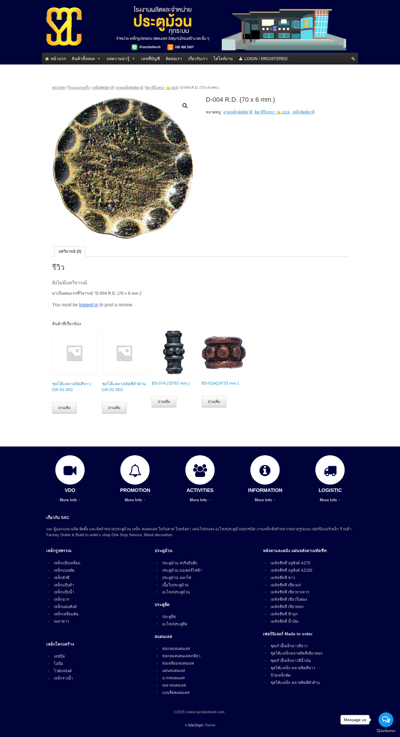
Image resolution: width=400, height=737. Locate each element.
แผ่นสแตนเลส (173, 670)
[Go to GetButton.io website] (386, 731)
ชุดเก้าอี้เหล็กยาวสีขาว (289, 646)
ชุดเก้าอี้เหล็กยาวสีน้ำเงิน (291, 660)
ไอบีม (58, 663)
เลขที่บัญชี (150, 58)
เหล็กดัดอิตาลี (103, 88)
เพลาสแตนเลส (174, 685)
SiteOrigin (196, 725)
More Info (69, 500)
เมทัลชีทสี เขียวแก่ (286, 585)
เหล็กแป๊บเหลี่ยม (67, 563)
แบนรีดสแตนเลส (175, 692)
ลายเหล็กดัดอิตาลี (129, 88)
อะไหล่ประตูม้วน (176, 592)
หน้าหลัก (58, 88)
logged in (88, 304)
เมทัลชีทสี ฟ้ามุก (284, 614)
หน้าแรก (58, 58)
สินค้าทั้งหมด (83, 58)
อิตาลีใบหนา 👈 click (162, 88)
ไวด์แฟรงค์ (63, 671)
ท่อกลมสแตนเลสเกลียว (181, 656)
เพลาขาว (61, 621)
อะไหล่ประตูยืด (174, 624)
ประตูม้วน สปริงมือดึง (179, 563)
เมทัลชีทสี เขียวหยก (287, 606)
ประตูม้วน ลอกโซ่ (176, 577)
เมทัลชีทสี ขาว (283, 577)
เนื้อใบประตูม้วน (175, 585)
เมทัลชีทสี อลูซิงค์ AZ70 (290, 563)
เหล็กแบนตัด (64, 570)
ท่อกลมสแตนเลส (176, 648)
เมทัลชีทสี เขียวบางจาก (290, 592)
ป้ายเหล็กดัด (280, 675)
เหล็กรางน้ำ (63, 678)
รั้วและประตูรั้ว (79, 88)
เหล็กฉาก (61, 599)
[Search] (353, 58)
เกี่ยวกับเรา (198, 58)
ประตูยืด (169, 616)
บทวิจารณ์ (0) (70, 251)
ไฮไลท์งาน (223, 58)
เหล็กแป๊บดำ (64, 585)
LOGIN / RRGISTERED (266, 58)
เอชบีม (59, 656)
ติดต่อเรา (174, 58)
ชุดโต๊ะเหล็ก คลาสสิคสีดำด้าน (295, 682)
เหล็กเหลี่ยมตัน (66, 614)
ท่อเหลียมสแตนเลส (178, 663)
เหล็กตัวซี (61, 577)
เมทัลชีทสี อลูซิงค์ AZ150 (291, 570)
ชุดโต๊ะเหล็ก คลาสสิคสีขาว (293, 668)
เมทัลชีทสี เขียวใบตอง (289, 599)
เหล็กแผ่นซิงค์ (65, 606)
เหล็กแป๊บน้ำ (64, 592)
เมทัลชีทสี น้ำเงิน (284, 621)
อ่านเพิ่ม (64, 408)
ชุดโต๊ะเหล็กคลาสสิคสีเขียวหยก (297, 653)
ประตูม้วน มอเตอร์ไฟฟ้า (182, 570)
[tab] (69, 251)
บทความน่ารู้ (118, 58)
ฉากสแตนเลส (173, 678)
